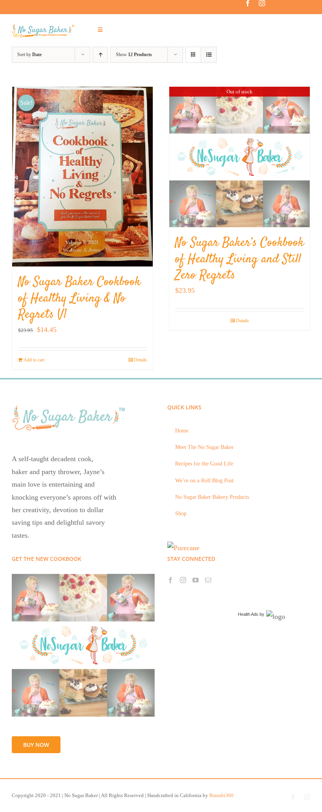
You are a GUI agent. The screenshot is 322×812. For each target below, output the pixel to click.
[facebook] (248, 3)
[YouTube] (195, 580)
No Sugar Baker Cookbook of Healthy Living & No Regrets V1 (79, 298)
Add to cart (34, 360)
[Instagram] (183, 580)
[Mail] (208, 580)
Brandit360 (221, 795)
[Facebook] (170, 580)
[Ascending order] (100, 55)
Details (140, 360)
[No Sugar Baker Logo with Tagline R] (44, 26)
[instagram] (262, 3)
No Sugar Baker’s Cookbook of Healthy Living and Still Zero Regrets (239, 259)
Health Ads (248, 614)
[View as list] (208, 54)
